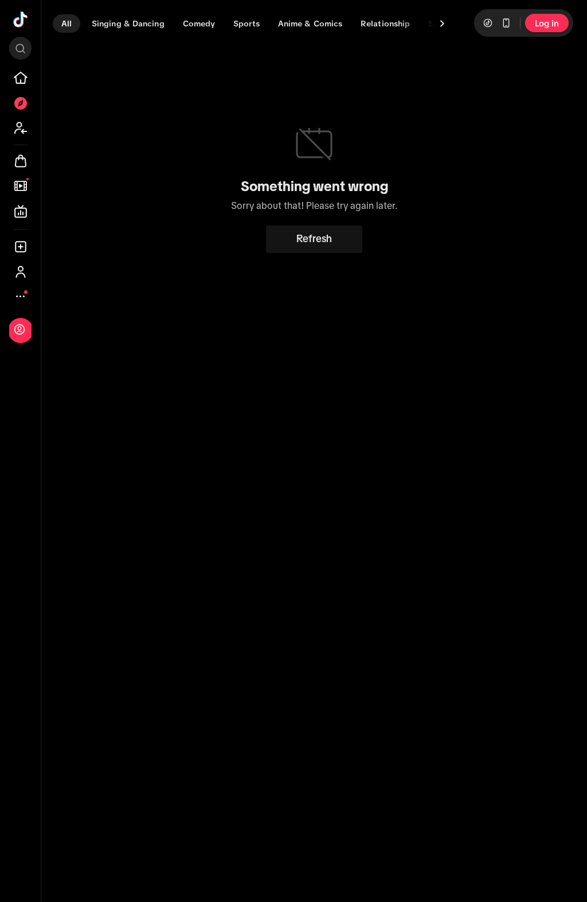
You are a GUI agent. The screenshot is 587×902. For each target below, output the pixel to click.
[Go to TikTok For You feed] (20, 19)
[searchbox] (20, 48)
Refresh (314, 238)
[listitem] (20, 78)
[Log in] (19, 329)
